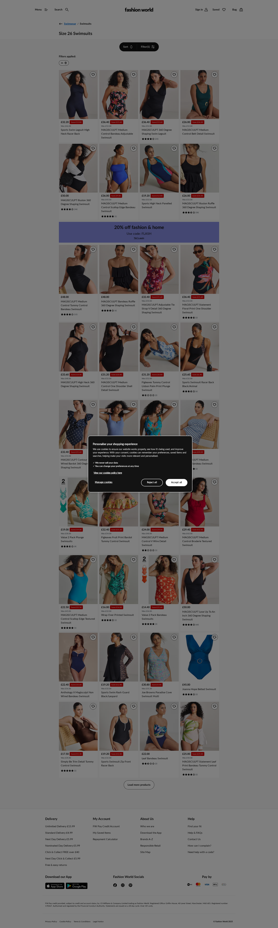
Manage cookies (103, 482)
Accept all (176, 482)
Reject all (152, 482)
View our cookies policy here (108, 473)
